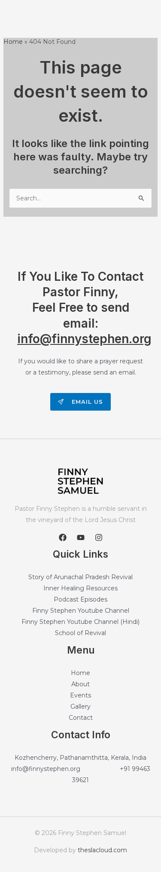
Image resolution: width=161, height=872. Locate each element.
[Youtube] (81, 537)
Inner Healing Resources (80, 588)
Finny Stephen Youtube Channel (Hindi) (80, 622)
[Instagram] (99, 537)
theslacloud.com (102, 850)
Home (80, 673)
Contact (81, 718)
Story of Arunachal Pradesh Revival (80, 577)
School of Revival (80, 633)
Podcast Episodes (80, 599)
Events (80, 695)
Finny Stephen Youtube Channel (80, 610)
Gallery (80, 706)
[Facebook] (63, 537)
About (80, 684)
